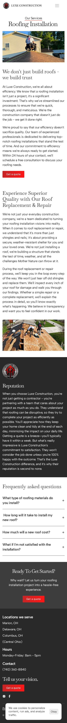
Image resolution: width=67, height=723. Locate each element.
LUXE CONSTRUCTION (26, 5)
